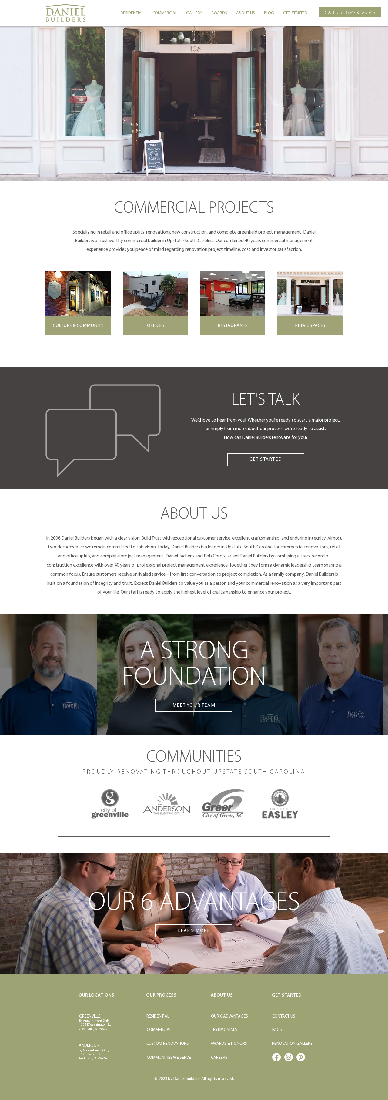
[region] (194, 302)
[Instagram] (288, 1057)
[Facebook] (276, 1057)
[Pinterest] (300, 1057)
